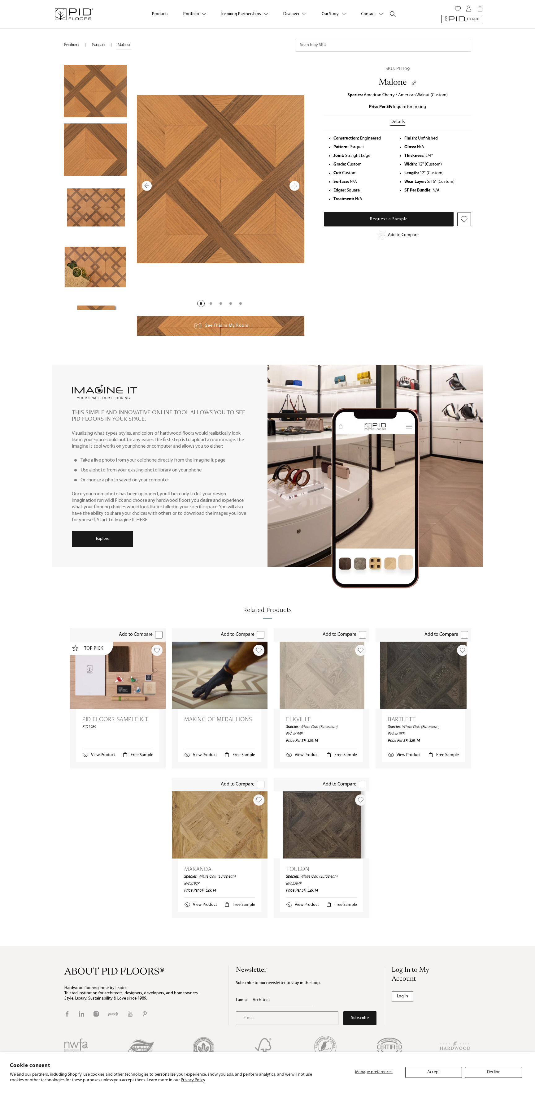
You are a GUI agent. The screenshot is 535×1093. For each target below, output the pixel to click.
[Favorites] (458, 8)
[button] (201, 303)
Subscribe (360, 1018)
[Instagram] (96, 1014)
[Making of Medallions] (220, 675)
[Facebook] (67, 1014)
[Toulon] (321, 824)
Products (160, 14)
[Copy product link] (413, 82)
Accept (433, 1072)
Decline (493, 1072)
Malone (393, 82)
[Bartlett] (423, 675)
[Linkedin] (81, 1014)
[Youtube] (130, 1014)
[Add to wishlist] (157, 650)
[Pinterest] (144, 1014)
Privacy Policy (193, 1080)
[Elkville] (321, 675)
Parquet (98, 45)
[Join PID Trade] (462, 19)
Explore (102, 538)
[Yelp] (113, 1014)
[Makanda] (220, 824)
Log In (402, 996)
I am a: (242, 1000)
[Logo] (73, 14)
